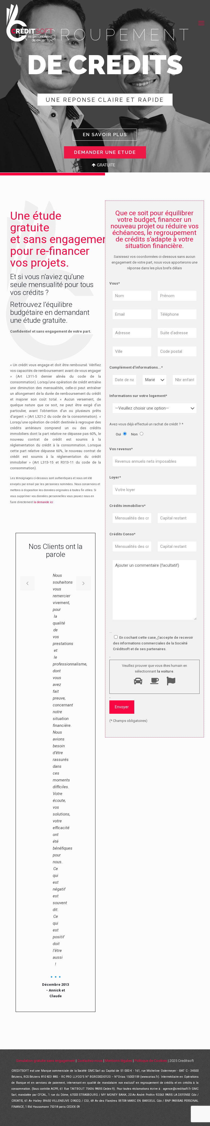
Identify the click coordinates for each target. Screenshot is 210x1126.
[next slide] (83, 583)
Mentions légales (118, 1061)
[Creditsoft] (29, 23)
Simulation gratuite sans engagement (45, 1061)
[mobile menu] (201, 23)
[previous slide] (27, 583)
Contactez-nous (90, 1061)
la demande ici (43, 502)
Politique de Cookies (151, 1061)
